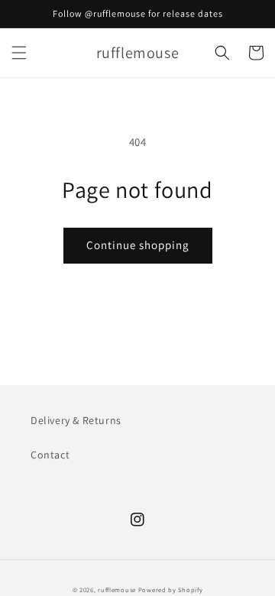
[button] (19, 53)
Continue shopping (137, 245)
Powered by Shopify (170, 589)
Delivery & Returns (76, 420)
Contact (50, 455)
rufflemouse (117, 589)
